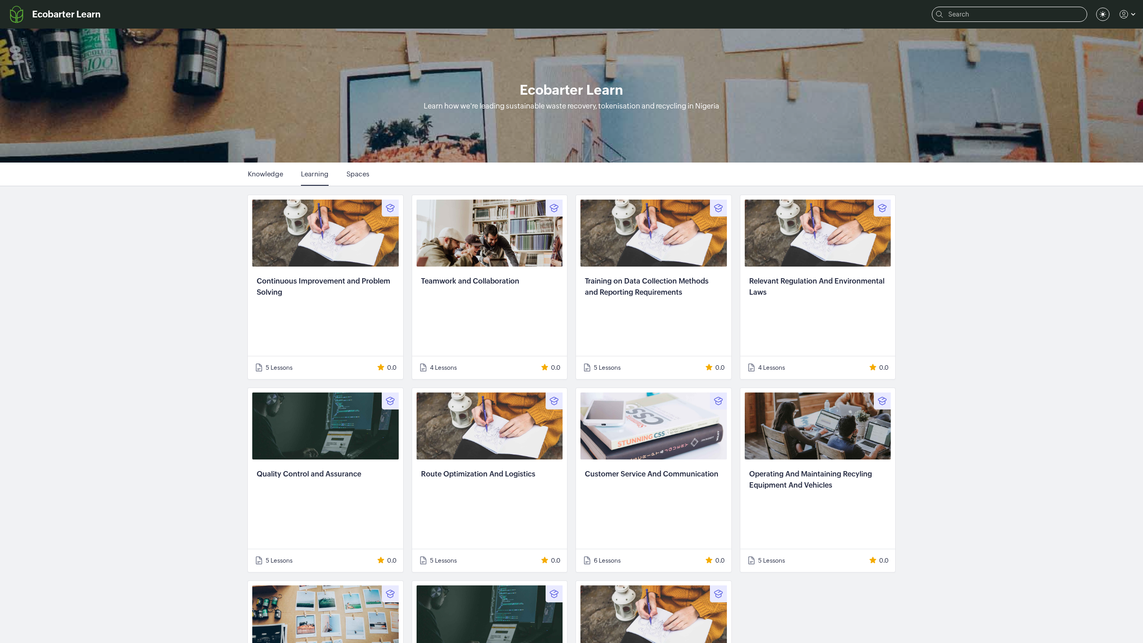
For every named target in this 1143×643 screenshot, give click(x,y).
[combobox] (1103, 14)
